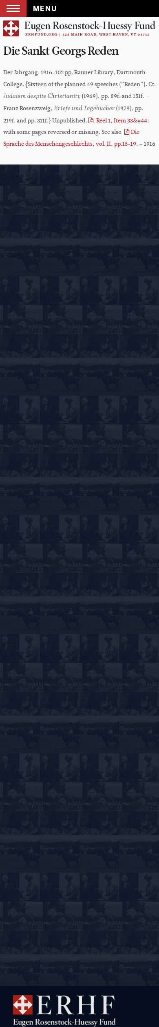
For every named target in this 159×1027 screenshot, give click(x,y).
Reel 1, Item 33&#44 (121, 120)
